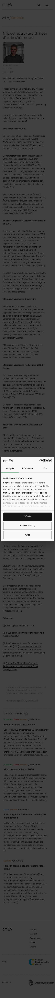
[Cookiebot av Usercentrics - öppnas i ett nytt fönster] (39, 461)
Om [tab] (45, 468)
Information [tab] (27, 468)
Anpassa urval (26, 525)
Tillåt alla (27, 516)
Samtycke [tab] (10, 468)
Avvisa (27, 535)
